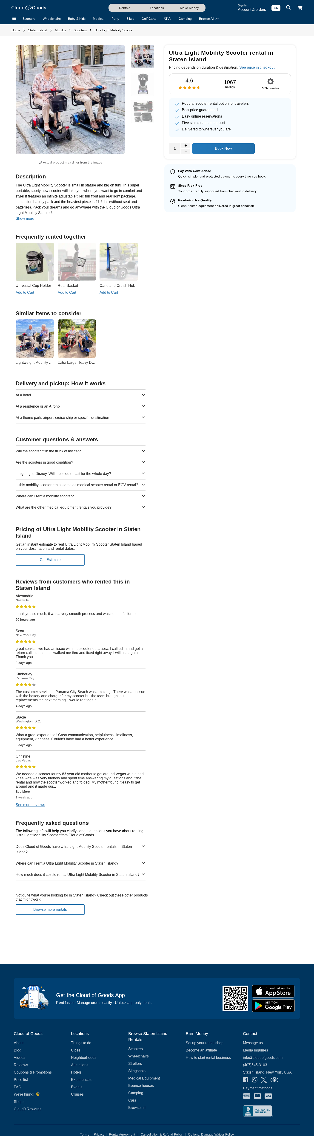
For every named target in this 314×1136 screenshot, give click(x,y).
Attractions (79, 1065)
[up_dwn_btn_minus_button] (185, 151)
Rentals (124, 8)
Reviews (21, 1065)
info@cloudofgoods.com (263, 1058)
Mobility (60, 30)
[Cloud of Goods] (28, 8)
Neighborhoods (83, 1058)
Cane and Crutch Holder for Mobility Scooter (135, 286)
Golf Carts (149, 18)
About (18, 1043)
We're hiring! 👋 (27, 1094)
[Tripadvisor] (274, 1080)
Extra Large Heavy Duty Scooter (84, 362)
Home (15, 30)
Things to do (81, 1043)
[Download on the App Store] (273, 991)
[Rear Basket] (77, 262)
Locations (157, 8)
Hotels (76, 1072)
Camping (185, 18)
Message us (253, 1043)
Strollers (135, 1064)
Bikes (130, 18)
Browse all (137, 1108)
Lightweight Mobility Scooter (39, 362)
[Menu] (14, 19)
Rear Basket (68, 286)
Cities (75, 1050)
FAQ (17, 1087)
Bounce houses (141, 1086)
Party (115, 18)
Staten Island (37, 30)
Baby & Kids (77, 18)
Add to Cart (25, 292)
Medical (98, 18)
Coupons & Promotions (33, 1072)
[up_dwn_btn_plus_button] (185, 145)
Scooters (29, 18)
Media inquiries (255, 1050)
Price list (21, 1080)
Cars (132, 1100)
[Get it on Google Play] (273, 1005)
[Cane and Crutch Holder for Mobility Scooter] (119, 262)
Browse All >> (209, 18)
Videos (19, 1058)
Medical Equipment (144, 1078)
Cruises (77, 1094)
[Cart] (300, 8)
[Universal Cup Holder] (35, 262)
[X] (264, 1080)
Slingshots (137, 1071)
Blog (17, 1050)
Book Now (223, 148)
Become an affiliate (201, 1050)
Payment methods (257, 1088)
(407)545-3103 (255, 1065)
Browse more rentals (50, 909)
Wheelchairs (52, 18)
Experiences (81, 1080)
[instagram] (254, 1080)
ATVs (167, 18)
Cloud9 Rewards (27, 1109)
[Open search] (288, 8)
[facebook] (245, 1080)
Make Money (189, 8)
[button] (24, 103)
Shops (19, 1102)
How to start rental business (208, 1058)
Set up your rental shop (204, 1043)
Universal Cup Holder (33, 286)
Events (76, 1087)
